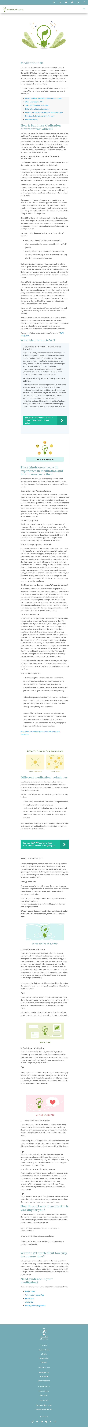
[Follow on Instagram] (32, 1421)
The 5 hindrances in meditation (36, 105)
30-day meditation (44, 1381)
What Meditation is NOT (34, 102)
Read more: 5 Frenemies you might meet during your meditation (40, 733)
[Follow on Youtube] (42, 1421)
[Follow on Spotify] (46, 1421)
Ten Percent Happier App (34, 1295)
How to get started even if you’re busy (39, 116)
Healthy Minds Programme (35, 1306)
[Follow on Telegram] (37, 1421)
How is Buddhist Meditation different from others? (44, 98)
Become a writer (44, 1391)
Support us (44, 1395)
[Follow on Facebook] (51, 1421)
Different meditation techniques (37, 109)
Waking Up (29, 1302)
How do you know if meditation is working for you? (44, 112)
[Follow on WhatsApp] (55, 1421)
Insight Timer (30, 1291)
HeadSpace (29, 1298)
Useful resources (31, 119)
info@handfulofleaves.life (44, 1409)
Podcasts (44, 1362)
